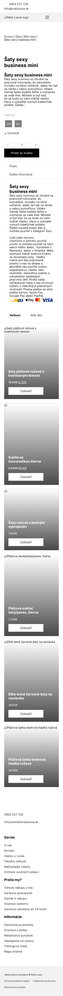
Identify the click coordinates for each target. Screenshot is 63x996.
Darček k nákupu (15, 898)
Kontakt (9, 850)
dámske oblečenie (21, 239)
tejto (50, 244)
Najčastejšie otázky (17, 866)
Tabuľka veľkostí (15, 861)
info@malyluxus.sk (16, 8)
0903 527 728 (18, 4)
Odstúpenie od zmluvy (19, 940)
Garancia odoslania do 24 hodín (25, 909)
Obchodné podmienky (18, 924)
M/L (40, 315)
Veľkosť (10, 115)
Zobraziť (25, 391)
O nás (8, 845)
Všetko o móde (14, 856)
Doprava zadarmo (16, 903)
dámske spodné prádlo (28, 242)
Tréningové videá (15, 946)
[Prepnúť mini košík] (57, 17)
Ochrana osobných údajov (21, 871)
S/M (33, 315)
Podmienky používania (44, 981)
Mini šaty (30, 36)
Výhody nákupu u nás (18, 887)
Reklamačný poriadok (18, 935)
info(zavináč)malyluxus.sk (21, 822)
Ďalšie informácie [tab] (20, 174)
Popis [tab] (13, 166)
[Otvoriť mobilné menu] (47, 17)
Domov (9, 36)
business (23, 79)
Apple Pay (36, 292)
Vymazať (13, 133)
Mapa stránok (13, 951)
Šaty (19, 36)
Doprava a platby (15, 930)
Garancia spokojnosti (18, 893)
